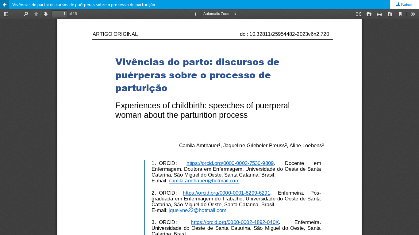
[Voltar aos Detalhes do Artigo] (4, 4)
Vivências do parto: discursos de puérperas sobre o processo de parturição (83, 4)
